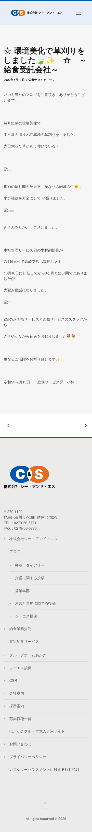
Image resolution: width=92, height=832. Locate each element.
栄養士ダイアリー (40, 79)
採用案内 (16, 705)
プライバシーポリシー (27, 756)
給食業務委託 (20, 628)
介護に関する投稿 (29, 577)
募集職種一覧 (20, 718)
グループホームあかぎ (27, 654)
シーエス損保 (26, 615)
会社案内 (16, 693)
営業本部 (22, 590)
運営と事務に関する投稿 (35, 603)
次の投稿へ (66, 425)
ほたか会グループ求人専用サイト (37, 731)
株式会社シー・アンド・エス (33, 538)
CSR (13, 680)
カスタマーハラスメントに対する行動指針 (44, 769)
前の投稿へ (27, 425)
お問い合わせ (20, 743)
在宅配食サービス (24, 641)
